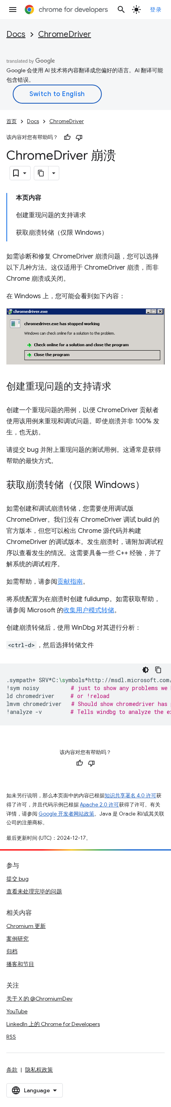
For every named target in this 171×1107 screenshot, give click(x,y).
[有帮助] (67, 137)
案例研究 (17, 938)
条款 (11, 1069)
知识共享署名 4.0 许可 (130, 795)
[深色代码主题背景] (145, 669)
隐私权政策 (39, 1069)
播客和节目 (20, 964)
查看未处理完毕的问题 (34, 891)
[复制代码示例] (158, 669)
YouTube (16, 1011)
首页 (11, 121)
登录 (155, 9)
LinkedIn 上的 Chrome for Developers (53, 1024)
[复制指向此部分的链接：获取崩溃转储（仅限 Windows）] (153, 485)
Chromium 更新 (26, 926)
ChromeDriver (64, 34)
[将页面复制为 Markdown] (41, 173)
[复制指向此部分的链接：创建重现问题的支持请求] (119, 387)
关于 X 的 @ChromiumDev (39, 998)
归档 (11, 951)
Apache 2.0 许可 (99, 804)
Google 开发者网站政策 (66, 813)
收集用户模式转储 (88, 610)
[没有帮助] (79, 137)
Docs (15, 34)
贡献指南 (70, 582)
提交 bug (17, 878)
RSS (11, 1036)
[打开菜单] (13, 9)
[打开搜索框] (121, 9)
